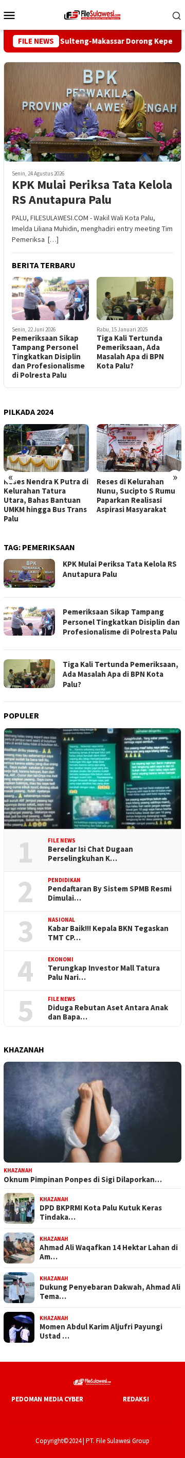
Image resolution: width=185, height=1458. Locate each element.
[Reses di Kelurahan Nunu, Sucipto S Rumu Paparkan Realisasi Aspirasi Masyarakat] (139, 448)
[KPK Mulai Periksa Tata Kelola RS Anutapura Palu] (92, 112)
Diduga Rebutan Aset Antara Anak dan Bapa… (108, 1012)
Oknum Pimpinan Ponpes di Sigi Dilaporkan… (83, 1179)
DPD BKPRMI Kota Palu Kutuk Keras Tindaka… (101, 1212)
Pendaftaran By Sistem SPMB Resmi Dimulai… (110, 893)
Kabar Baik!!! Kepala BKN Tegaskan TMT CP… (108, 933)
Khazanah (18, 1170)
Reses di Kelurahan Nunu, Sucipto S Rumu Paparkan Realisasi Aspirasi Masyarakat (136, 495)
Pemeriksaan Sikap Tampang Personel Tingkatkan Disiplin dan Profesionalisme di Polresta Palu (48, 356)
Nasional (61, 919)
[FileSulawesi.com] (92, 14)
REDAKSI (136, 1399)
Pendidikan (64, 880)
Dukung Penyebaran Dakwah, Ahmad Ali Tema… (110, 1292)
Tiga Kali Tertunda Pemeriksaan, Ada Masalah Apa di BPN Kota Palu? (130, 352)
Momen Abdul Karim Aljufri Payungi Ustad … (101, 1331)
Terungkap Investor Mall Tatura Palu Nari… (104, 972)
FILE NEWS (62, 840)
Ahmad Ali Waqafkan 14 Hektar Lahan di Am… (109, 1252)
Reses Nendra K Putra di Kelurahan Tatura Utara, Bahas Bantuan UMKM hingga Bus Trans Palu (46, 500)
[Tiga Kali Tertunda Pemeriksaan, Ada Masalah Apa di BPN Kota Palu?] (135, 298)
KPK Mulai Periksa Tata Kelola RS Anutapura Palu (92, 192)
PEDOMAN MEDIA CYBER (47, 1399)
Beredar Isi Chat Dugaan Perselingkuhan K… (90, 854)
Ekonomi (60, 959)
